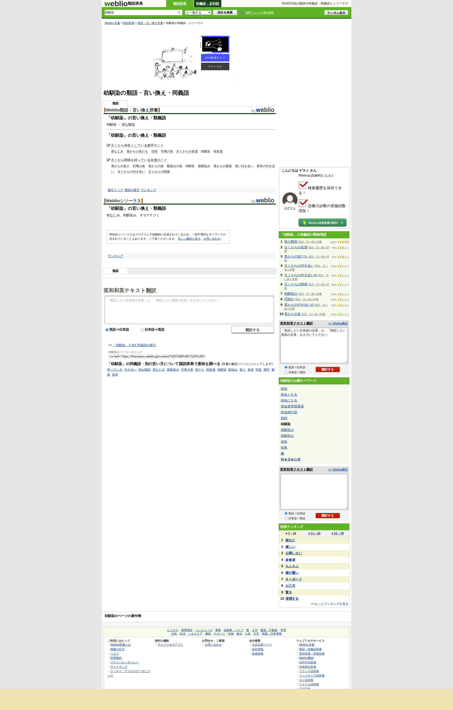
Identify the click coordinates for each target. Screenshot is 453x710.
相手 (150, 145)
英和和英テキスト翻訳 (130, 290)
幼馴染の (291, 293)
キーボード (293, 579)
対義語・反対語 (207, 3)
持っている (142, 160)
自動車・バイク (233, 630)
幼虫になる (289, 400)
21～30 (337, 533)
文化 (174, 633)
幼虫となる (289, 394)
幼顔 (284, 418)
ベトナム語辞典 (309, 684)
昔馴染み (204, 166)
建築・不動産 (268, 630)
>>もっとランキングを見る (329, 604)
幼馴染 (221, 369)
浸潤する (292, 598)
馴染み (233, 369)
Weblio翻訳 (306, 657)
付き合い (130, 369)
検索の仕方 (117, 649)
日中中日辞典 (307, 662)
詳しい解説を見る (189, 238)
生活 (182, 633)
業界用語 (187, 630)
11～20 (314, 533)
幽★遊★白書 (291, 459)
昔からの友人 (120, 166)
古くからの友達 (187, 151)
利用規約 (116, 657)
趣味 (208, 633)
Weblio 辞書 (112, 23)
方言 (256, 633)
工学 (255, 630)
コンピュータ (203, 630)
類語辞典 (179, 3)
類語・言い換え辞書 (150, 23)
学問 (283, 630)
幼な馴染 (128, 124)
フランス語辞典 (309, 671)
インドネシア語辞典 (312, 675)
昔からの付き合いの (299, 305)
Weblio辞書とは (120, 644)
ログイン (290, 208)
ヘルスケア (195, 633)
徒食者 (290, 560)
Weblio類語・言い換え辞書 (132, 110)
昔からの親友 (223, 166)
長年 (115, 374)
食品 (239, 633)
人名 (248, 633)
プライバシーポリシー (124, 662)
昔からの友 (156, 166)
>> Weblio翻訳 (338, 323)
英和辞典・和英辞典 (312, 653)
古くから (117, 145)
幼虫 (284, 388)
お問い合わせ (211, 238)
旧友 (154, 151)
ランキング (148, 190)
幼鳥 (284, 447)
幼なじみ (113, 215)
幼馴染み (287, 436)
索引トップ (115, 190)
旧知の (289, 299)
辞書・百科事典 (272, 633)
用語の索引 (132, 190)
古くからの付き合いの (300, 275)
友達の (155, 160)
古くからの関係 (159, 171)
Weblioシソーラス (123, 200)
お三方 (290, 585)
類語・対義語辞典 (310, 649)
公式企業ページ (262, 644)
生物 (231, 633)
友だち (199, 369)
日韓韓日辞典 (307, 666)
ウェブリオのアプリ (170, 644)
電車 (218, 630)
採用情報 (257, 653)
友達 (250, 369)
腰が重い (292, 573)
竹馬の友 (167, 151)
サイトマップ (118, 666)
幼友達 (218, 151)
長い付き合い (244, 166)
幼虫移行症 (289, 412)
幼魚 (284, 441)
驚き (288, 592)
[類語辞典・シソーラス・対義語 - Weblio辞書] (116, 5)
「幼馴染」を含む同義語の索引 (134, 345)
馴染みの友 (174, 166)
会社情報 (257, 649)
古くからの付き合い (131, 171)
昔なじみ (117, 151)
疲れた (290, 540)
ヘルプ (114, 653)
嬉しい (290, 547)
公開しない (293, 553)
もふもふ (292, 566)
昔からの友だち (137, 151)
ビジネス (172, 630)
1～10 (290, 533)
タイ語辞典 (306, 679)
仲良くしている (135, 145)
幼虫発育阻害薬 (292, 406)
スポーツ (219, 633)
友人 (242, 369)
